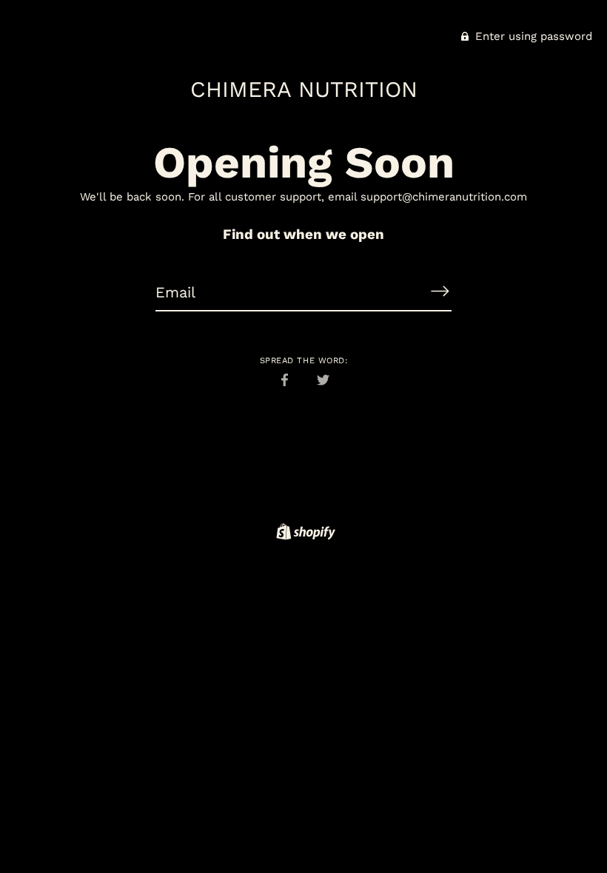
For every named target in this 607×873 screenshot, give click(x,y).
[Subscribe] (439, 291)
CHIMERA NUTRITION (303, 89)
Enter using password (532, 36)
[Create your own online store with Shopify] (303, 534)
